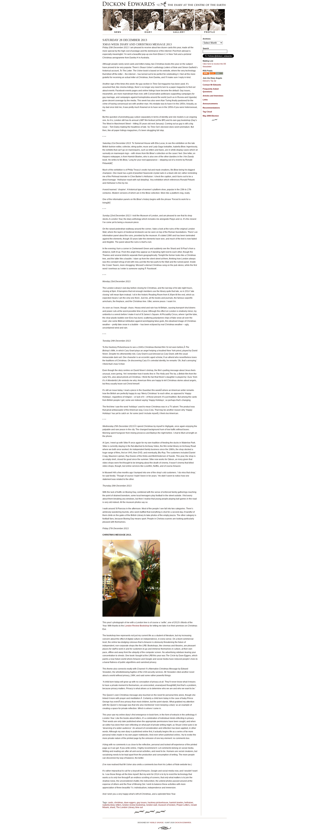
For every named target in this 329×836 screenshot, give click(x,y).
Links (205, 100)
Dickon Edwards (183, 822)
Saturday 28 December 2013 (124, 40)
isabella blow (108, 805)
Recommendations (211, 108)
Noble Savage (157, 822)
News (117, 32)
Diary (148, 32)
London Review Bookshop (136, 626)
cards (110, 802)
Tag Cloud (207, 112)
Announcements (210, 104)
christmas (118, 802)
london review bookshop (133, 805)
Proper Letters (183, 805)
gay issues (142, 802)
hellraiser (188, 802)
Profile (209, 32)
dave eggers (130, 802)
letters (118, 805)
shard (112, 807)
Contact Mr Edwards (212, 85)
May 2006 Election (211, 116)
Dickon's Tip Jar (209, 81)
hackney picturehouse (158, 802)
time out (139, 807)
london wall (151, 805)
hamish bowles (176, 802)
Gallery (179, 32)
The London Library (125, 807)
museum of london (166, 805)
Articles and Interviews (213, 96)
